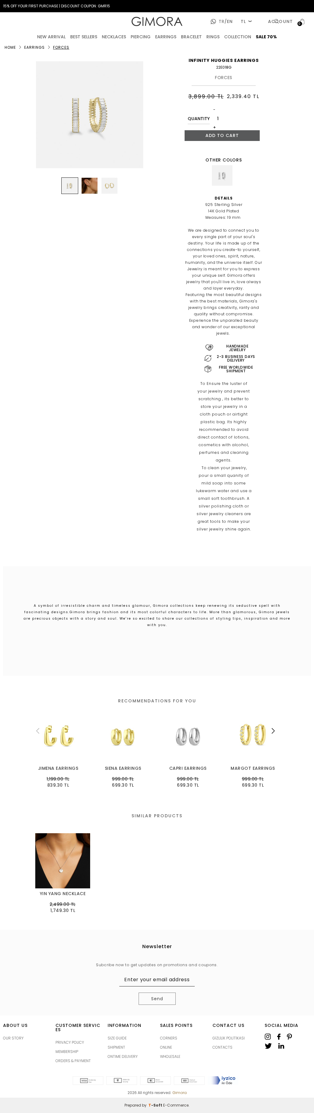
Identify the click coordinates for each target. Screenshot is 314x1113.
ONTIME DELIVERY (123, 1056)
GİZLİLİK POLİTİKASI (229, 1038)
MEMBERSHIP (67, 1051)
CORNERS (168, 1038)
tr (221, 21)
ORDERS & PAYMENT (73, 1060)
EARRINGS (165, 37)
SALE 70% (266, 37)
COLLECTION (237, 37)
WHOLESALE (170, 1056)
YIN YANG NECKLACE (63, 893)
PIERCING (141, 37)
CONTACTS (222, 1047)
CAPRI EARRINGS (188, 768)
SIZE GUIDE (117, 1038)
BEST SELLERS (83, 37)
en (228, 21)
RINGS (213, 37)
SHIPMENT (116, 1047)
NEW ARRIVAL (51, 37)
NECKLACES (114, 37)
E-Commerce (176, 1105)
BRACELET (191, 37)
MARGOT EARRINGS (253, 768)
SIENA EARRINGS (123, 768)
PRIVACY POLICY (70, 1042)
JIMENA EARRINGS (58, 768)
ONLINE (166, 1047)
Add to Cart (222, 135)
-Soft (155, 1105)
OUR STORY (13, 1038)
